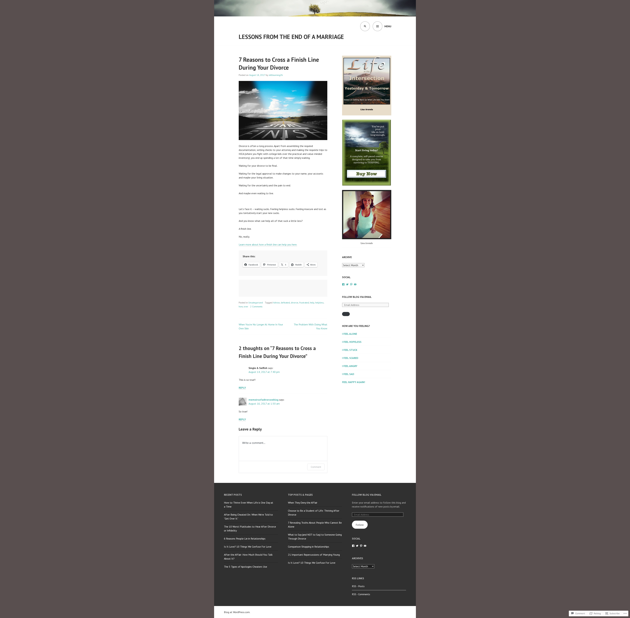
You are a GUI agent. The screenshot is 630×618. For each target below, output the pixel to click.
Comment (316, 466)
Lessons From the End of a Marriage (291, 37)
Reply (242, 387)
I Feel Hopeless (351, 341)
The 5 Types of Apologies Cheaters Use (245, 566)
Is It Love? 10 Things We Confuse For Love (247, 546)
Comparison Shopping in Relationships (308, 546)
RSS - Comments (361, 594)
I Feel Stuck (349, 350)
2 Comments (256, 306)
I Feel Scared (350, 358)
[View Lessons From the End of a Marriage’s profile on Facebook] (343, 284)
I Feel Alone (349, 333)
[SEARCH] (365, 26)
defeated (285, 302)
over (246, 306)
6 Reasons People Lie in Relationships (244, 538)
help (312, 302)
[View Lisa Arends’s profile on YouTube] (355, 284)
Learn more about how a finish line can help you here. (268, 244)
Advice (276, 302)
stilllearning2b (276, 75)
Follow (360, 524)
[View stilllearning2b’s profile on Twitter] (347, 284)
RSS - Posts (358, 586)
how (241, 306)
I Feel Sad (348, 374)
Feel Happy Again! (353, 382)
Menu (387, 26)
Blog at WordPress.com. (237, 612)
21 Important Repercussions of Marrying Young (314, 554)
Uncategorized (255, 302)
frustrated (304, 302)
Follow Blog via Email (357, 296)
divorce (294, 302)
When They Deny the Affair (302, 502)
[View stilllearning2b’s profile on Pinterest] (351, 284)
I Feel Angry (349, 366)
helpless (319, 302)
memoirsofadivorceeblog (263, 399)
